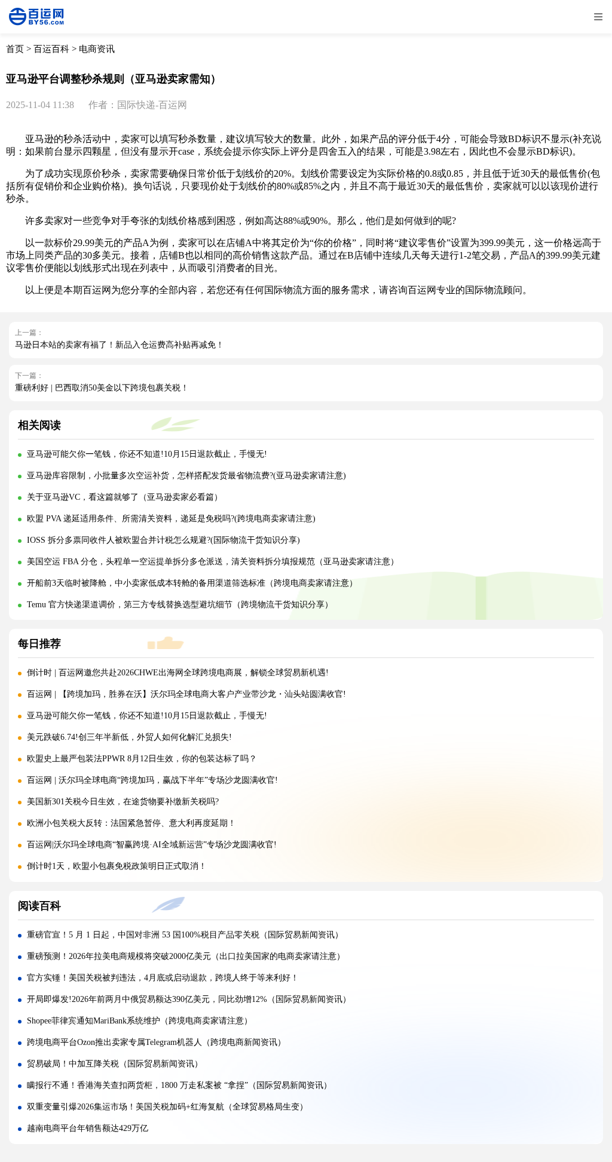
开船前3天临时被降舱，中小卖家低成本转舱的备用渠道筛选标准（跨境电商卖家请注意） (192, 583)
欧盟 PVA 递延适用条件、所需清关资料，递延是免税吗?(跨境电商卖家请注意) (171, 518)
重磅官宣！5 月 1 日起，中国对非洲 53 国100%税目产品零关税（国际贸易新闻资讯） (185, 934)
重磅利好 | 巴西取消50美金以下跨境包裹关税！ (102, 387)
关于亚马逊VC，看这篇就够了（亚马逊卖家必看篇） (124, 497)
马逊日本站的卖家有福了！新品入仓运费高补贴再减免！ (119, 344)
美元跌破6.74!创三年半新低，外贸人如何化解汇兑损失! (129, 737)
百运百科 (51, 49)
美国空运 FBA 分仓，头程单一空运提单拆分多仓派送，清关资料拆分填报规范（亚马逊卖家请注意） (213, 561)
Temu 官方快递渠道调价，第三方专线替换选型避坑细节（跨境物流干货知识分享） (180, 604)
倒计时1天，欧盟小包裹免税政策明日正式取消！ (117, 866)
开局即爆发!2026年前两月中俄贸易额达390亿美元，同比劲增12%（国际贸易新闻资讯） (189, 999)
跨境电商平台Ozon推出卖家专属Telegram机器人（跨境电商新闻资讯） (156, 1042)
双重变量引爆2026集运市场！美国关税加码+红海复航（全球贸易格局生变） (167, 1106)
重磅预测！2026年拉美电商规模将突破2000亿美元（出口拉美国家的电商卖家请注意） (186, 956)
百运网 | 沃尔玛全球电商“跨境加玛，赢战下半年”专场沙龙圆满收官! (152, 780)
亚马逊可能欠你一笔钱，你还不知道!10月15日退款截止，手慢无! (147, 454)
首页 (15, 49)
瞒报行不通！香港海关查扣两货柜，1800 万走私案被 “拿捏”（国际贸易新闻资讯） (179, 1085)
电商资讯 (97, 49)
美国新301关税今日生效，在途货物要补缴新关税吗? (123, 801)
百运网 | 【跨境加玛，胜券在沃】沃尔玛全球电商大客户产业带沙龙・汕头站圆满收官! (186, 694)
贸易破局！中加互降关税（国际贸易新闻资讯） (115, 1063)
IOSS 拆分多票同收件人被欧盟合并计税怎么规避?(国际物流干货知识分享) (163, 540)
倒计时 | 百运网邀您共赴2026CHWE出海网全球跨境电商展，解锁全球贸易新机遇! (178, 672)
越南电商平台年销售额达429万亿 (87, 1128)
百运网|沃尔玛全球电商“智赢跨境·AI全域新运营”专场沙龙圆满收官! (152, 844)
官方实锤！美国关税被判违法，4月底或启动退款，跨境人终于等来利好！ (163, 977)
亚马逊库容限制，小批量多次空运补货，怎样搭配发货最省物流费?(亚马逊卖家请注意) (186, 475)
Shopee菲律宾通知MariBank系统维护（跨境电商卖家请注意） (139, 1020)
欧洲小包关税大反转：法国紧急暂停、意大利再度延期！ (131, 823)
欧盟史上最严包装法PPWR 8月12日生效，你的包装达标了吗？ (143, 758)
